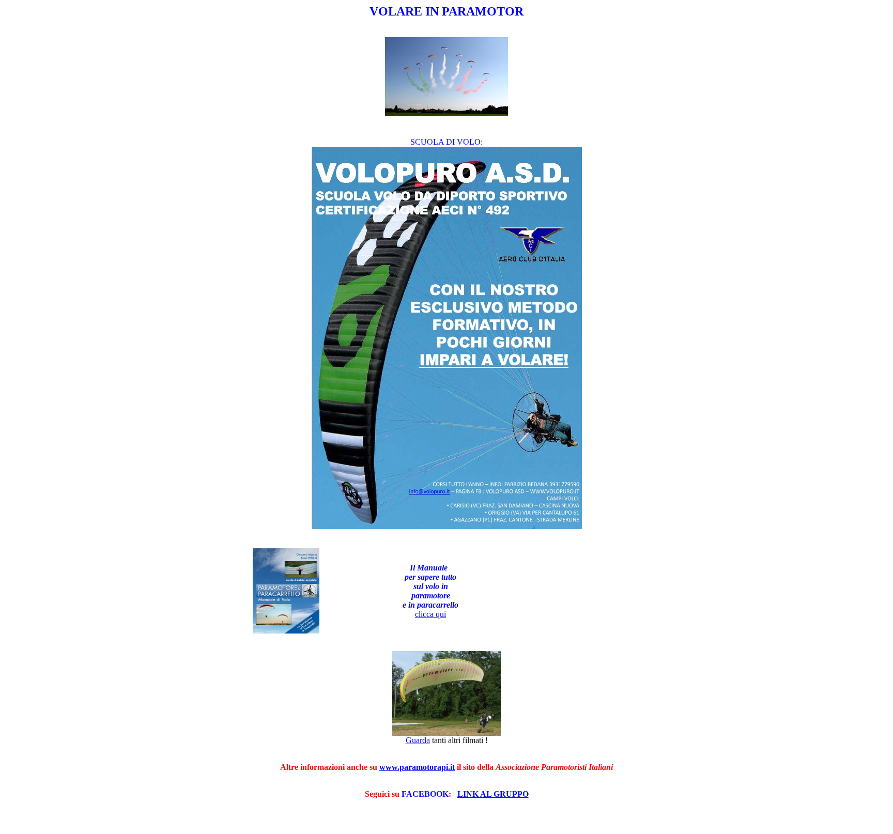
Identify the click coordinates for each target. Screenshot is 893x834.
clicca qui (430, 614)
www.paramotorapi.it (417, 767)
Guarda (418, 740)
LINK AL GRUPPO (493, 794)
